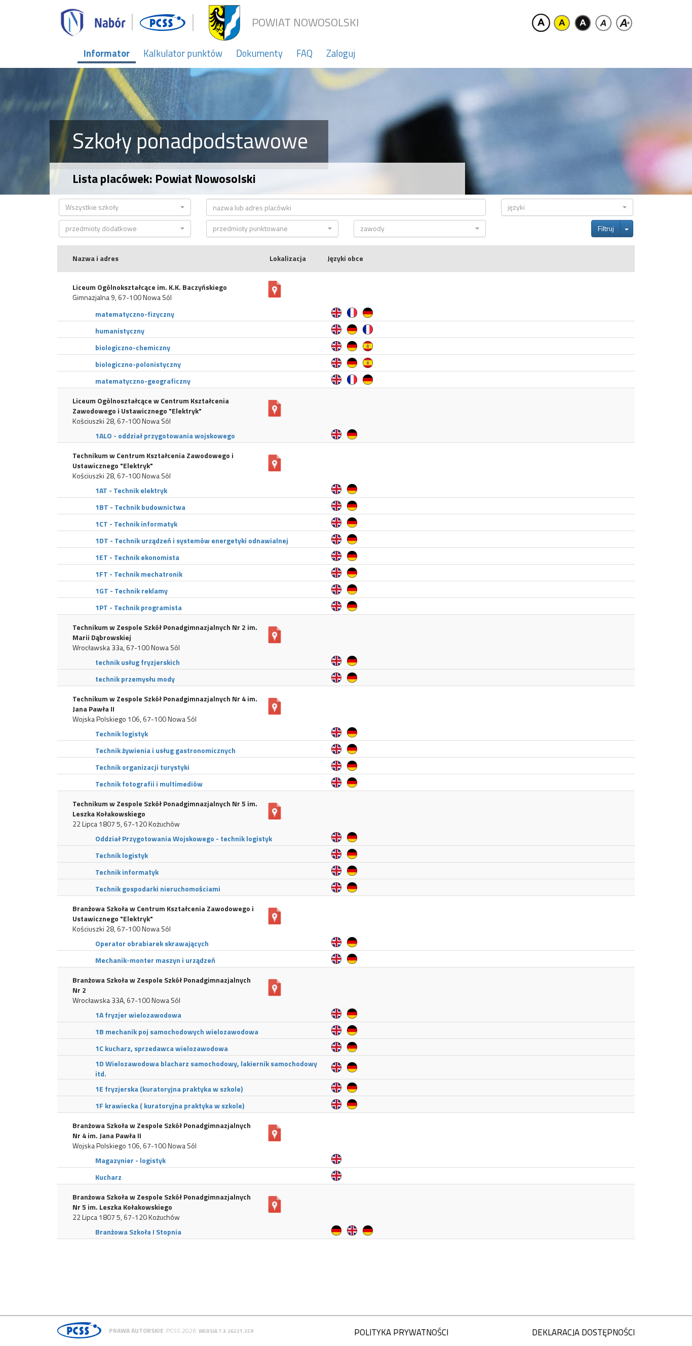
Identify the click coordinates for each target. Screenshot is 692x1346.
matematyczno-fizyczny (134, 314)
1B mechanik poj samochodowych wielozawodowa (176, 1031)
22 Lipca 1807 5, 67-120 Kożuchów (126, 824)
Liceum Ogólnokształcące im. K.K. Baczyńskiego (149, 287)
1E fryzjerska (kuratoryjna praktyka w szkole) (169, 1088)
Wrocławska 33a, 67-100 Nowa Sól (126, 648)
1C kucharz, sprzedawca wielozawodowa (161, 1048)
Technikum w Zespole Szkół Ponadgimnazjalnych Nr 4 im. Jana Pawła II (164, 704)
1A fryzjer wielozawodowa (138, 1015)
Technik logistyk (121, 733)
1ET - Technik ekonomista (137, 557)
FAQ (304, 53)
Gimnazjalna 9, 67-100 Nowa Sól (122, 297)
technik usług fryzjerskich (137, 662)
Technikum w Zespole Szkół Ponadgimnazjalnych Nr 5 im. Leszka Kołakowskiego (164, 809)
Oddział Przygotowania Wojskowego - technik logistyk (183, 838)
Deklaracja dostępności (583, 1332)
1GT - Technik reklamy (131, 590)
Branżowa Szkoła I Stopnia (138, 1231)
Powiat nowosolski (305, 22)
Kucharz (108, 1177)
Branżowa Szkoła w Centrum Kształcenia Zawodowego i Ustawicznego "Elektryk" (163, 914)
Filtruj (606, 228)
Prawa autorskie (136, 1330)
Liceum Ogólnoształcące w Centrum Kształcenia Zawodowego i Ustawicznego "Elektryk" (150, 406)
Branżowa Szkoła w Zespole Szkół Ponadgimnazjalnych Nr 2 (161, 985)
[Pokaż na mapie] (274, 289)
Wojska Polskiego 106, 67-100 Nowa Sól (134, 719)
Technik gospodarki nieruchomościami (157, 888)
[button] (125, 207)
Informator (107, 53)
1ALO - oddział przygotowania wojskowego (165, 435)
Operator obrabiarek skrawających (152, 943)
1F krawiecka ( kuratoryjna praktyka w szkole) (169, 1105)
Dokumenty (259, 53)
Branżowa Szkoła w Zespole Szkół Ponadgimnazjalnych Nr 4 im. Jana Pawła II (161, 1130)
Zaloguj (340, 53)
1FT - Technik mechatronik (138, 574)
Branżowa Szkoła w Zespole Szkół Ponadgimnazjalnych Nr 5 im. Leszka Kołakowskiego (161, 1202)
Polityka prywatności (401, 1332)
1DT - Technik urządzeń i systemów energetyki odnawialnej (191, 540)
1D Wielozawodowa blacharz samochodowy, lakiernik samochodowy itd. (206, 1068)
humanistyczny (119, 330)
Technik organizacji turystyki (142, 767)
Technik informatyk (127, 872)
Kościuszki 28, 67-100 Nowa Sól (121, 421)
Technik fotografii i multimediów (149, 783)
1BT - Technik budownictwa (140, 507)
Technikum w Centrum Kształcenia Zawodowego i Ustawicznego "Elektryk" (153, 461)
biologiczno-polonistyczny (138, 364)
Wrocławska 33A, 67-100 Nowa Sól (126, 1000)
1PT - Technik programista (138, 607)
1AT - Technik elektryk (131, 490)
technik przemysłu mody (135, 679)
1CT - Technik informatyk (136, 523)
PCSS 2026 (181, 1330)
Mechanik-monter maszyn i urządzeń (155, 960)
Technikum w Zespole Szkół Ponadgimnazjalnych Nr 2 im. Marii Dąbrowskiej (164, 632)
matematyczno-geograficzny (142, 381)
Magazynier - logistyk (130, 1160)
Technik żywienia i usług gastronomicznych (165, 750)
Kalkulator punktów (182, 53)
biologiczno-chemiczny (132, 347)
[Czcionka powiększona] (624, 22)
